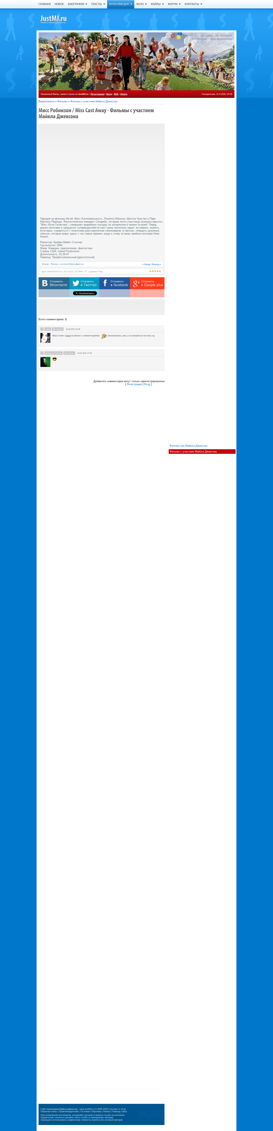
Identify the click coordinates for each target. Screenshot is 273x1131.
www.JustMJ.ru (87, 1109)
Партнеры (96, 1111)
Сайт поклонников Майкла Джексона (59, 1109)
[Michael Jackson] (61, 19)
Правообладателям (69, 1111)
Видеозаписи (46, 101)
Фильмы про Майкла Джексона (188, 445)
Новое (123, 94)
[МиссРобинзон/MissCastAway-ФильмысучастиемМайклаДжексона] (97, 113)
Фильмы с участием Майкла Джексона (93, 101)
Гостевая (85, 1111)
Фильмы (62, 101)
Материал (58, 329)
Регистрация (97, 94)
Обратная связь (49, 1111)
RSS (116, 94)
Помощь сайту (119, 1111)
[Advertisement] (101, 307)
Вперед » (156, 264)
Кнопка (106, 1111)
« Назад (146, 264)
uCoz (123, 1109)
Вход (109, 94)
